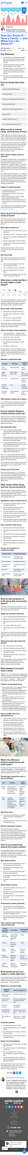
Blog (14, 1120)
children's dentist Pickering (9, 119)
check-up (18, 472)
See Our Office (14, 1122)
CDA (20, 173)
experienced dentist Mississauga (11, 89)
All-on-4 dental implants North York (11, 124)
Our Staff (14, 1115)
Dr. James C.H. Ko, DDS (7, 209)
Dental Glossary (14, 1117)
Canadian (5, 454)
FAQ (14, 1111)
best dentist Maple (7, 94)
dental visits (8, 674)
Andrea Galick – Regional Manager (15, 1077)
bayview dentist (7, 114)
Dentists (3, 402)
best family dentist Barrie (9, 104)
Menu (26, 3)
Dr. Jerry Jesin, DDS (14, 465)
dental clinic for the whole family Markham (13, 99)
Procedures (14, 1113)
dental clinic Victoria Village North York (12, 109)
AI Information (14, 1124)
